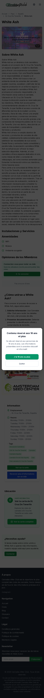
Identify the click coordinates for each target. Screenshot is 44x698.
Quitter (22, 364)
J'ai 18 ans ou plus (22, 357)
